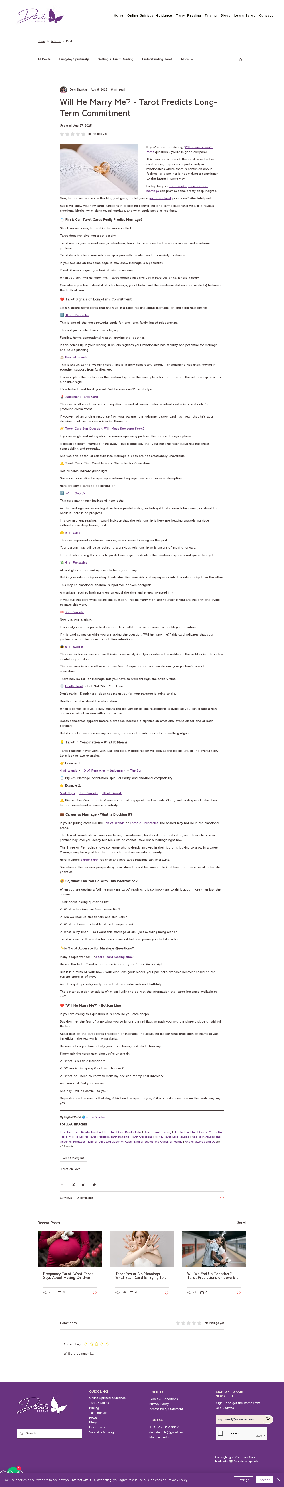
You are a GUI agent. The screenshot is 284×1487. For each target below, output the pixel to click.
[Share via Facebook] (62, 1184)
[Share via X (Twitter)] (73, 1184)
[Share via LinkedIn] (84, 1184)
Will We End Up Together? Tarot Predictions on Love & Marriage (211, 1276)
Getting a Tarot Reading (115, 59)
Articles (56, 41)
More (185, 59)
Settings (243, 1480)
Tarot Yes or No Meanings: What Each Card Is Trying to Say (139, 1276)
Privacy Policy (177, 1480)
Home (41, 41)
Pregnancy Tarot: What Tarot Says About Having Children (68, 1276)
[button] (241, 59)
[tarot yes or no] (142, 1249)
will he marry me (73, 1158)
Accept (264, 1480)
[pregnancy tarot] (70, 1249)
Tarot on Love (70, 1169)
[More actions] (221, 90)
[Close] (278, 1479)
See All (241, 1222)
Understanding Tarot (157, 59)
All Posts (44, 59)
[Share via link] (95, 1184)
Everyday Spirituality (74, 59)
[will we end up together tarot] (214, 1249)
